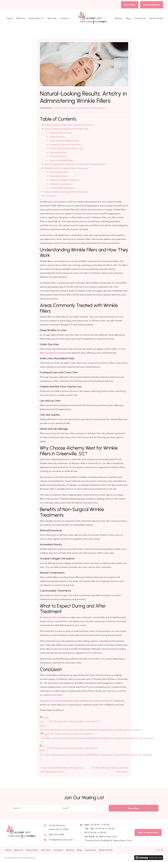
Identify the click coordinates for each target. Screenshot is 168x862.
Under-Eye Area (57, 136)
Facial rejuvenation (79, 108)
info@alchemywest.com (61, 839)
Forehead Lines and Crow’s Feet (65, 144)
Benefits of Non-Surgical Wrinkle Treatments (66, 168)
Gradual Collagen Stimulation (64, 180)
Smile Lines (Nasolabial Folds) (64, 140)
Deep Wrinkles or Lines (60, 132)
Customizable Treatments (62, 188)
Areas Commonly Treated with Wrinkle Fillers (66, 128)
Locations (58, 850)
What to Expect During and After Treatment (66, 191)
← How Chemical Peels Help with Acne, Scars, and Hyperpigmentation (62, 769)
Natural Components (60, 184)
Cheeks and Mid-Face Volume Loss (66, 148)
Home (8, 850)
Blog (79, 850)
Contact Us (90, 850)
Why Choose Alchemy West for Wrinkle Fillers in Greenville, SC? (75, 164)
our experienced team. (51, 694)
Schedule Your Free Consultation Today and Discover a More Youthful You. (77, 700)
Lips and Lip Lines (58, 152)
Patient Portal (105, 850)
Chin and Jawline (58, 156)
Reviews (70, 850)
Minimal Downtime (59, 172)
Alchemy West (61, 108)
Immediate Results (59, 176)
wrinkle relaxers (97, 108)
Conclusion (50, 195)
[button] (133, 808)
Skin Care (45, 850)
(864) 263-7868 (56, 834)
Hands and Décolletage (61, 160)
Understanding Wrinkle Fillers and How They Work (69, 124)
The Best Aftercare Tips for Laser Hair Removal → (110, 769)
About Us (18, 850)
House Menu (32, 850)
